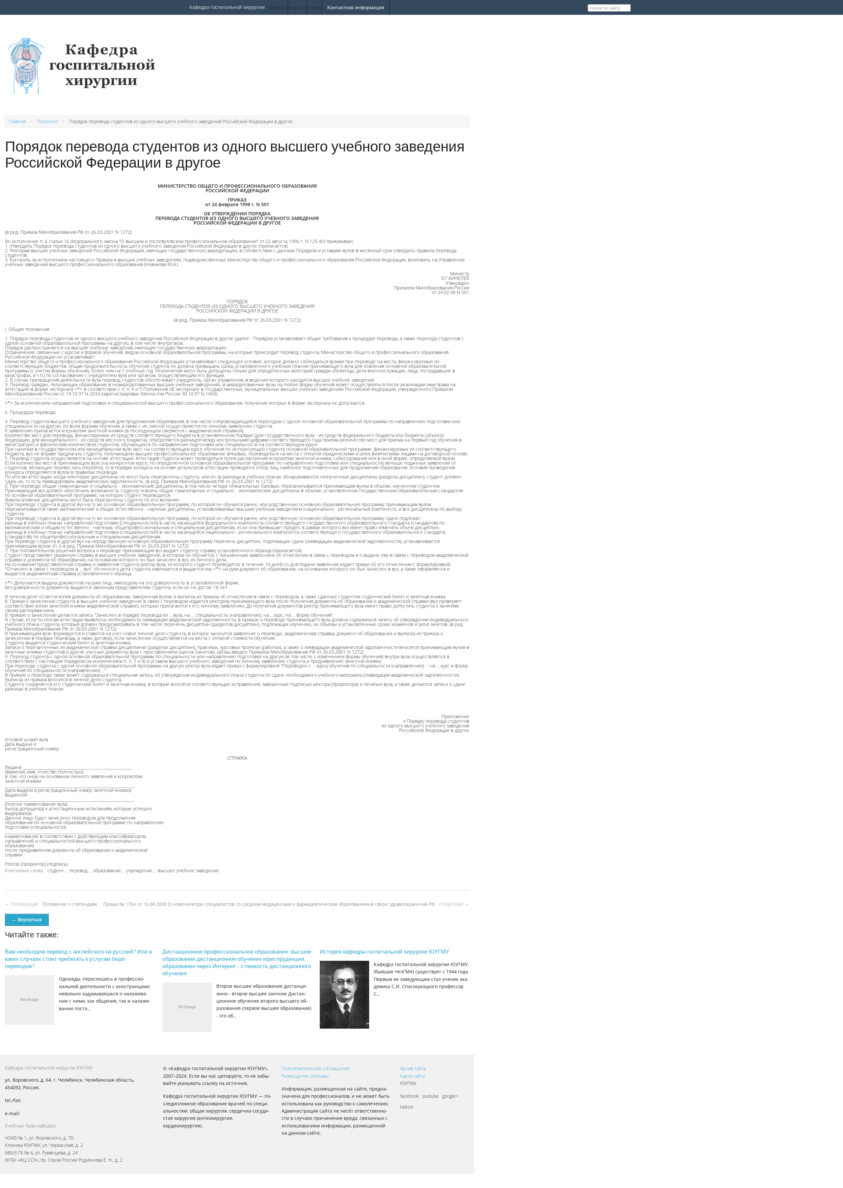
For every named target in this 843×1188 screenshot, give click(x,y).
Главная (17, 121)
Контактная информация (355, 7)
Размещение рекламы (305, 1076)
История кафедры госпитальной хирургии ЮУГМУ (384, 951)
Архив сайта (413, 1068)
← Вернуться (27, 919)
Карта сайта (412, 1076)
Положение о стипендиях (69, 904)
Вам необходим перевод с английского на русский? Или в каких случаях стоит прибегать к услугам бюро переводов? (78, 959)
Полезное (47, 121)
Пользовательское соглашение (316, 1068)
